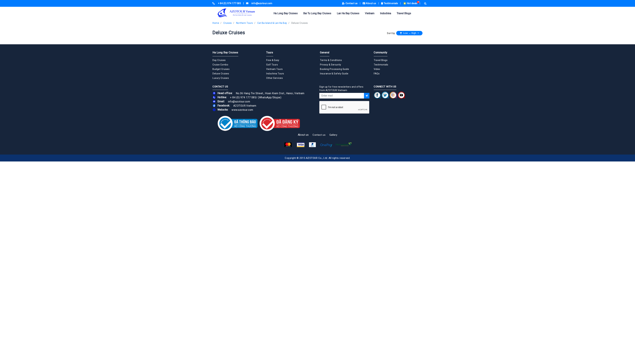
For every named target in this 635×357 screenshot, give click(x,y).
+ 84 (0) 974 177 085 (243, 97)
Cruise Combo (220, 64)
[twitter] (385, 95)
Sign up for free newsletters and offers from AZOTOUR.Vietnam (341, 88)
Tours (269, 52)
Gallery (333, 134)
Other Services (274, 78)
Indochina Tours (275, 73)
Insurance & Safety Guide (334, 73)
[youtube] (401, 95)
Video (377, 69)
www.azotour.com (242, 109)
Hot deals (412, 3)
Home (215, 23)
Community (380, 52)
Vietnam (369, 13)
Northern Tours (244, 23)
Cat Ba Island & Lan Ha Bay (272, 23)
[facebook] (377, 95)
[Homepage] (241, 13)
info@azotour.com (239, 101)
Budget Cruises (221, 69)
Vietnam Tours (274, 69)
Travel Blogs (404, 13)
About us (371, 3)
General (324, 52)
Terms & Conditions (331, 60)
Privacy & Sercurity (330, 64)
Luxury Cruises (220, 78)
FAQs (377, 73)
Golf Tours (272, 64)
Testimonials (391, 3)
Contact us (351, 3)
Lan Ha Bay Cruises (348, 13)
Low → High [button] (410, 33)
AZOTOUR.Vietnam (244, 105)
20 (418, 2)
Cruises (227, 23)
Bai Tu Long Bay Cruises (317, 13)
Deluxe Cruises (299, 23)
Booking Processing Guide (334, 69)
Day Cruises (219, 60)
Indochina (385, 13)
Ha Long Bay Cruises (286, 13)
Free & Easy (272, 60)
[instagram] (393, 95)
